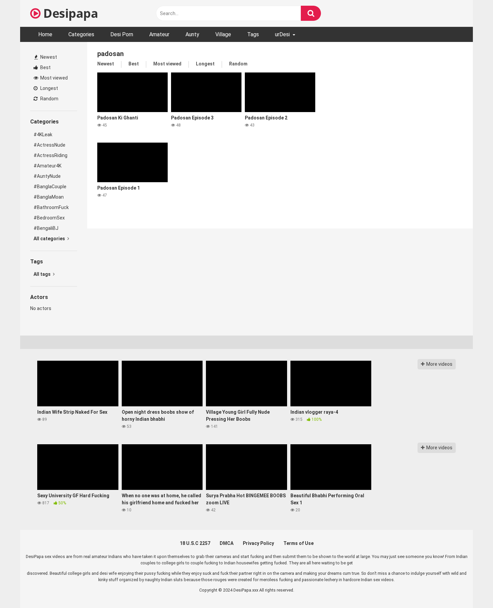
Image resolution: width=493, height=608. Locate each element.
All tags (43, 274)
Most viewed (53, 78)
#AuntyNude (47, 176)
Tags (253, 34)
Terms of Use (298, 543)
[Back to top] (470, 588)
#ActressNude (49, 145)
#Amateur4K (47, 165)
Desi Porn (121, 34)
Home (45, 34)
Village (223, 34)
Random (48, 98)
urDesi (282, 34)
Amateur (159, 34)
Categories (81, 34)
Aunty (192, 34)
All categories (50, 238)
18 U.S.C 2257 (195, 543)
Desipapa (69, 13)
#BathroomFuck (51, 207)
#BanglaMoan (49, 197)
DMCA (226, 543)
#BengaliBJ (46, 228)
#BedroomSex (49, 217)
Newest (48, 57)
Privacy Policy (258, 543)
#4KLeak (43, 134)
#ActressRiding (50, 155)
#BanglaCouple (50, 186)
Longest (48, 88)
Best (45, 67)
